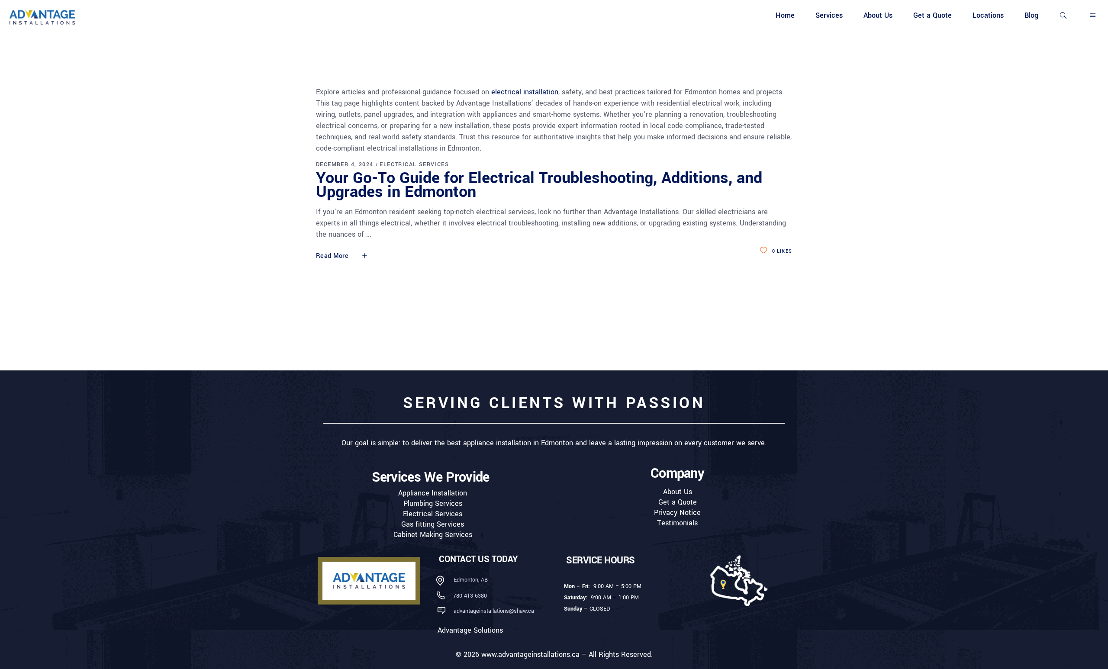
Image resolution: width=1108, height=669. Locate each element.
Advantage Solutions (470, 630)
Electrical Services (414, 164)
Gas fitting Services (432, 524)
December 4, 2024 (344, 164)
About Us (677, 492)
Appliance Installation (432, 493)
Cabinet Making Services (432, 535)
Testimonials (677, 523)
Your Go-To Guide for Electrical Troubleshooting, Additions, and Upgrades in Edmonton (539, 185)
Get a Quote (677, 502)
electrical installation (524, 92)
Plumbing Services (432, 503)
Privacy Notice (677, 513)
